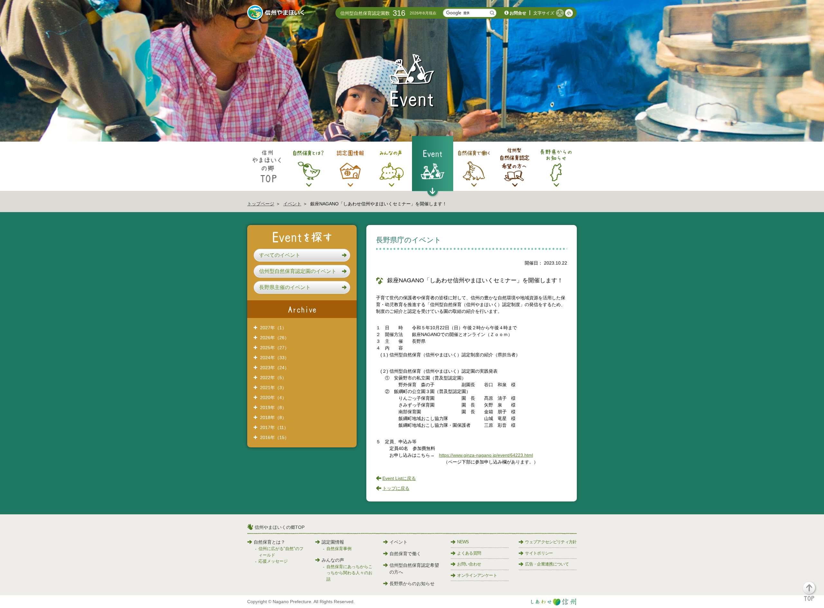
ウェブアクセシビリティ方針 (551, 541)
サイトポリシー (539, 553)
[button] (302, 255)
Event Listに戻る (399, 478)
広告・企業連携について (547, 564)
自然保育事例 (338, 548)
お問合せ (518, 13)
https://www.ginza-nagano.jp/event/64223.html (486, 455)
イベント (292, 203)
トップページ (260, 203)
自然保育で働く (405, 553)
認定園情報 (333, 542)
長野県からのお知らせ (412, 583)
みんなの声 (333, 560)
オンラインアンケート (477, 575)
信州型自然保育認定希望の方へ (414, 569)
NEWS (463, 541)
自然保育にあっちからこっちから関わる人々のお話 (349, 573)
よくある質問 (469, 553)
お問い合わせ (469, 564)
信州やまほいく (277, 13)
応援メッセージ (273, 561)
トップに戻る (395, 488)
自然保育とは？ (269, 542)
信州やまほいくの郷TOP (279, 527)
